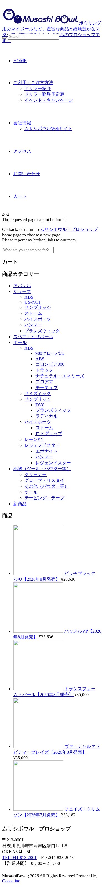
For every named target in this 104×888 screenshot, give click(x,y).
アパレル (22, 285)
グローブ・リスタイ (44, 480)
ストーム (33, 313)
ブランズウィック (42, 330)
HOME (20, 60)
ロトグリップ (48, 433)
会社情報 (22, 122)
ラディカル (46, 416)
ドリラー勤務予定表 (44, 94)
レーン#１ (34, 439)
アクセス (22, 151)
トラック (44, 370)
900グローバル (49, 353)
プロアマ (44, 381)
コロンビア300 (49, 364)
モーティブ (46, 387)
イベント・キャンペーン (48, 100)
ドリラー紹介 (37, 88)
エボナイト (46, 451)
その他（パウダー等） (46, 486)
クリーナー (35, 474)
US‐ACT (32, 302)
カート (20, 196)
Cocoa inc (11, 881)
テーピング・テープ (44, 498)
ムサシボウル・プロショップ (69, 229)
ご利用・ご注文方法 (33, 82)
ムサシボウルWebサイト (48, 128)
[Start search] (4, 38)
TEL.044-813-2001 (19, 857)
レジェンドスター (42, 445)
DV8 (39, 404)
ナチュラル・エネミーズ (59, 376)
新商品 (20, 503)
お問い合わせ (26, 173)
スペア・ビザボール (33, 336)
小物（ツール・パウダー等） (42, 468)
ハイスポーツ (37, 319)
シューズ (22, 291)
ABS (28, 297)
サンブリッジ (37, 307)
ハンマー (33, 325)
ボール (20, 342)
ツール (31, 492)
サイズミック (37, 393)
